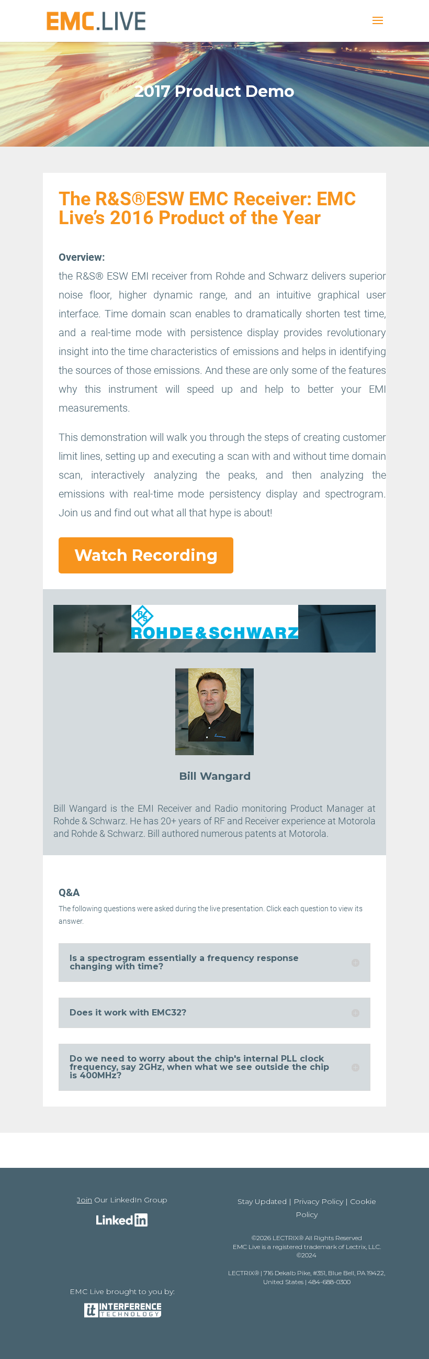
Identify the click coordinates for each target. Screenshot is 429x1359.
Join (84, 1200)
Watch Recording (146, 555)
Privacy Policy (318, 1201)
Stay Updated (262, 1201)
